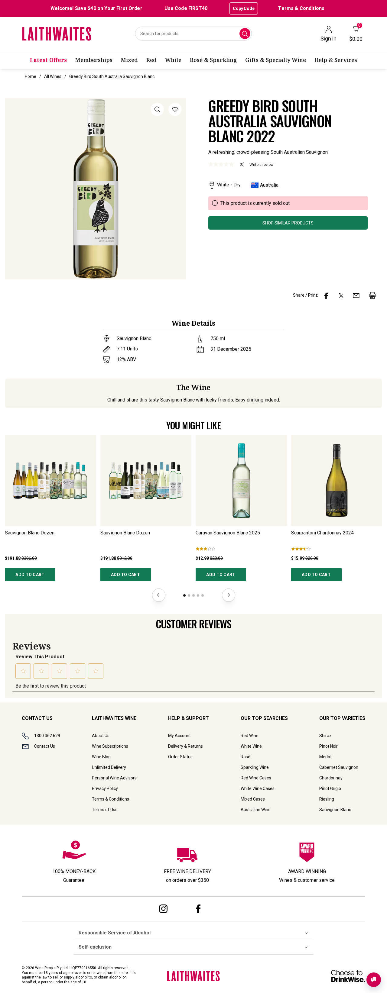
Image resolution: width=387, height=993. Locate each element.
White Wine (251, 746)
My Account (179, 735)
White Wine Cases (258, 788)
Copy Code (244, 8)
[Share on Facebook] (326, 295)
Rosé (245, 756)
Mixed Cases (253, 799)
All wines (52, 76)
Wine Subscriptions (110, 746)
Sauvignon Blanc (335, 809)
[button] (175, 110)
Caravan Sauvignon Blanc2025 (228, 533)
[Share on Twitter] (341, 295)
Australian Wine (256, 809)
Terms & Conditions (301, 8)
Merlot (325, 756)
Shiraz (325, 735)
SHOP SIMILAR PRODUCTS (288, 223)
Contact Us (44, 746)
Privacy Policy (105, 788)
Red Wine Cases (256, 777)
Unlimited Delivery (109, 767)
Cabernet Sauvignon (338, 767)
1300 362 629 (47, 735)
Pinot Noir (328, 746)
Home (30, 76)
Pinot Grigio (330, 788)
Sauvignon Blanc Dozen (29, 533)
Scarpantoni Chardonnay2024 (322, 533)
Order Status (180, 756)
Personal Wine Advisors (114, 777)
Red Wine (250, 735)
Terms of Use (105, 809)
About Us (100, 735)
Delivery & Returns (185, 746)
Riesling (326, 799)
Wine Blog (101, 756)
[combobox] (193, 33)
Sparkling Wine (255, 767)
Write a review (261, 164)
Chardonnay (331, 777)
